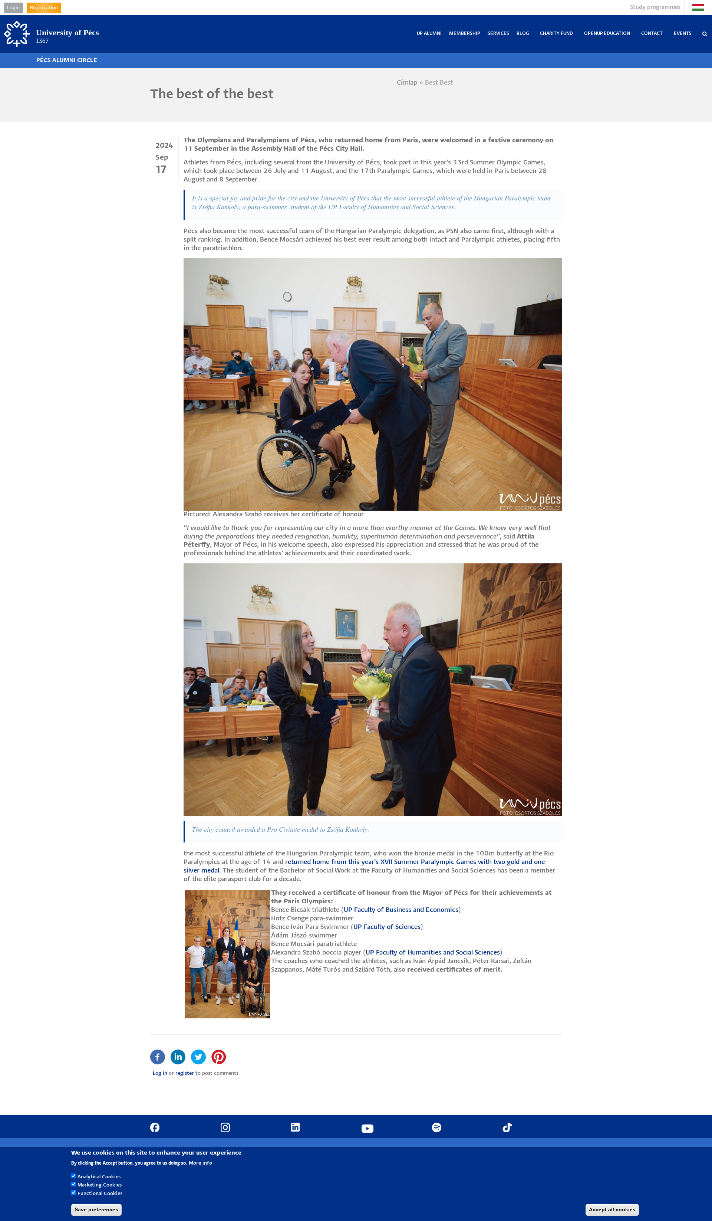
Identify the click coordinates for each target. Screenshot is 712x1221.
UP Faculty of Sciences (387, 927)
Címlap (407, 83)
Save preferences (96, 1209)
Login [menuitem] (13, 8)
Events (683, 33)
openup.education (607, 33)
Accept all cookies (612, 1209)
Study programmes (655, 7)
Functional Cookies (100, 1193)
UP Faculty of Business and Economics (401, 910)
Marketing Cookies (100, 1185)
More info (200, 1163)
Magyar (698, 7)
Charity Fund (556, 33)
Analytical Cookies (99, 1176)
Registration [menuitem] (44, 8)
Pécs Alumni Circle (66, 60)
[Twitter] (198, 1057)
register (184, 1073)
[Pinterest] (218, 1057)
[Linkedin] (178, 1057)
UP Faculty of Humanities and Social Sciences (433, 953)
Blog (523, 33)
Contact (652, 33)
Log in (160, 1073)
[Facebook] (157, 1057)
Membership (464, 33)
